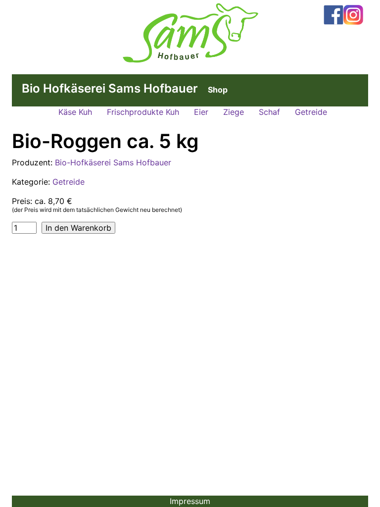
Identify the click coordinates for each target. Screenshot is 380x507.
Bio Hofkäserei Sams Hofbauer (110, 88)
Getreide (311, 112)
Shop (218, 90)
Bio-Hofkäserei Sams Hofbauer (113, 162)
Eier (201, 112)
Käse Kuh (75, 112)
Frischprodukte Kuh (143, 112)
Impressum (190, 501)
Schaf (269, 112)
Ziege (233, 112)
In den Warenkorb (78, 228)
